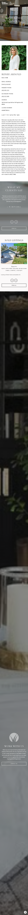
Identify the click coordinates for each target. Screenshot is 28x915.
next (16, 221)
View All (14, 228)
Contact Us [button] (14, 763)
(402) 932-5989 (5, 96)
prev (11, 221)
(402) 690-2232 (5, 90)
